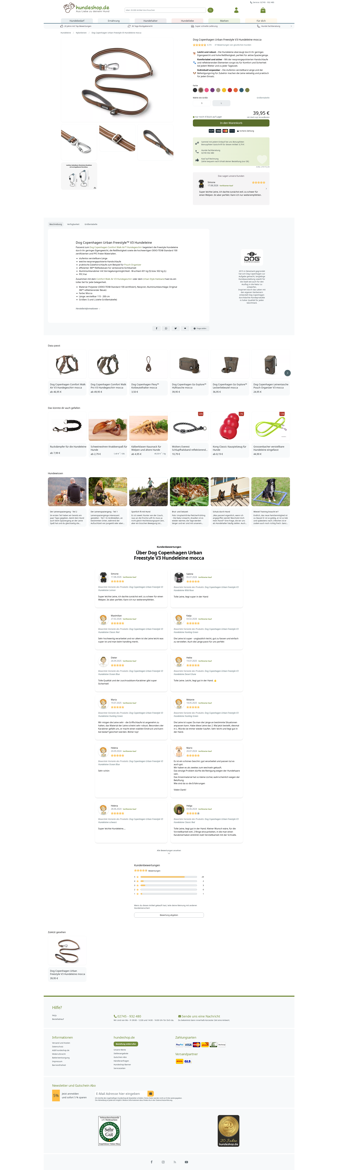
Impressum (57, 1061)
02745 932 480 (207, 153)
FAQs (54, 1015)
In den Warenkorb (231, 122)
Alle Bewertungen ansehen (169, 850)
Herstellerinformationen (87, 308)
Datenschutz (57, 1046)
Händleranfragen (121, 1061)
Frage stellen (201, 328)
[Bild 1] (117, 80)
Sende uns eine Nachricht (201, 1016)
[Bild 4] (155, 142)
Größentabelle (263, 97)
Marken (224, 20)
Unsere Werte (120, 1049)
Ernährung (114, 20)
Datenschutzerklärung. (164, 1100)
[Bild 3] (117, 137)
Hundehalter (151, 20)
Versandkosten (264, 117)
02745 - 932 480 (129, 1016)
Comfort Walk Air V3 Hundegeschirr (114, 279)
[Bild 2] (79, 142)
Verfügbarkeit (73, 224)
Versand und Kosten (61, 1043)
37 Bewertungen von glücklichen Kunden (233, 45)
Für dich (261, 20)
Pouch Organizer (132, 264)
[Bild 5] (79, 175)
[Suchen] (210, 10)
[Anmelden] (236, 10)
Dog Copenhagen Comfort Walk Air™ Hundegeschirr (116, 247)
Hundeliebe (187, 20)
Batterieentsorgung (61, 1057)
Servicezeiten (119, 1068)
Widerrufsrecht (59, 1054)
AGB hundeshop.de (60, 1050)
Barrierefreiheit (59, 1065)
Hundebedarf (77, 20)
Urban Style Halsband (154, 279)
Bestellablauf (58, 1019)
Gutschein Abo (120, 1057)
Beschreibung (56, 224)
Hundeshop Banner (122, 1064)
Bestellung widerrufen (126, 1044)
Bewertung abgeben (169, 915)
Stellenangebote (121, 1053)
